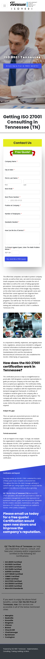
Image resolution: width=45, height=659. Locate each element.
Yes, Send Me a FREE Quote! (16, 259)
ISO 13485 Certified (13, 569)
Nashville (9, 618)
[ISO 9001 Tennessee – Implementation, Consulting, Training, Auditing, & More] (23, 6)
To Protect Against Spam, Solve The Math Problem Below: (22, 248)
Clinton (8, 625)
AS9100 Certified (12, 571)
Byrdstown (10, 635)
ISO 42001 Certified (13, 586)
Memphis (9, 615)
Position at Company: (13, 205)
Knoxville (9, 620)
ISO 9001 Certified (13, 564)
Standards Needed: (12, 222)
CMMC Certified (12, 576)
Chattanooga (11, 632)
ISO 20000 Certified (13, 583)
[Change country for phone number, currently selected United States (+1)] (7, 200)
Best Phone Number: (12, 197)
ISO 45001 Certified (13, 562)
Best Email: (9, 189)
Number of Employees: (13, 214)
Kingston (9, 623)
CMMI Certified (11, 579)
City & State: (10, 170)
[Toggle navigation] (5, 6)
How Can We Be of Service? (15, 230)
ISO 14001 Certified (13, 567)
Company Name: (11, 161)
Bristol (8, 627)
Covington (10, 637)
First (6, 185)
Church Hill (10, 630)
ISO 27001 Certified (13, 581)
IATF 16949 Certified (14, 574)
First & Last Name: (12, 178)
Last (25, 185)
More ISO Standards (14, 588)
